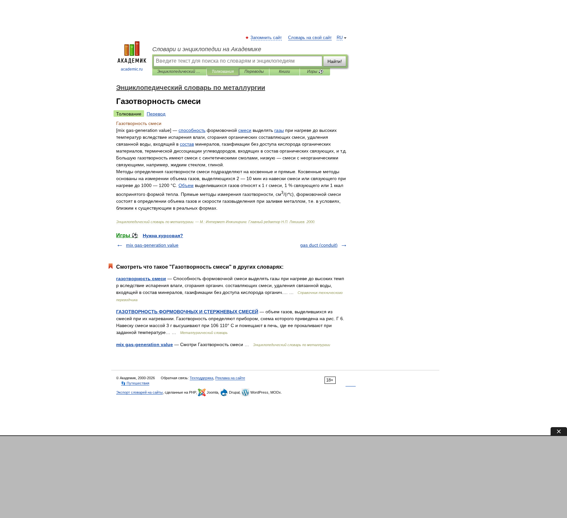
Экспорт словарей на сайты (139, 392)
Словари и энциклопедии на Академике (206, 49)
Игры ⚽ (315, 71)
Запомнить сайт (266, 37)
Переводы (254, 71)
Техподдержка (201, 378)
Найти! (334, 61)
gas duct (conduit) (319, 245)
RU (340, 37)
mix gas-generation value (152, 245)
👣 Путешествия (135, 383)
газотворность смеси (141, 278)
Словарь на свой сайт (310, 37)
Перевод (156, 113)
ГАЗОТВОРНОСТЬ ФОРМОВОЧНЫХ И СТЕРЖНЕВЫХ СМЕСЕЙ (187, 311)
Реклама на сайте (230, 378)
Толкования (223, 71)
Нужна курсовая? (163, 235)
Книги (284, 71)
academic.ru (132, 69)
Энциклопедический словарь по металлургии (179, 71)
